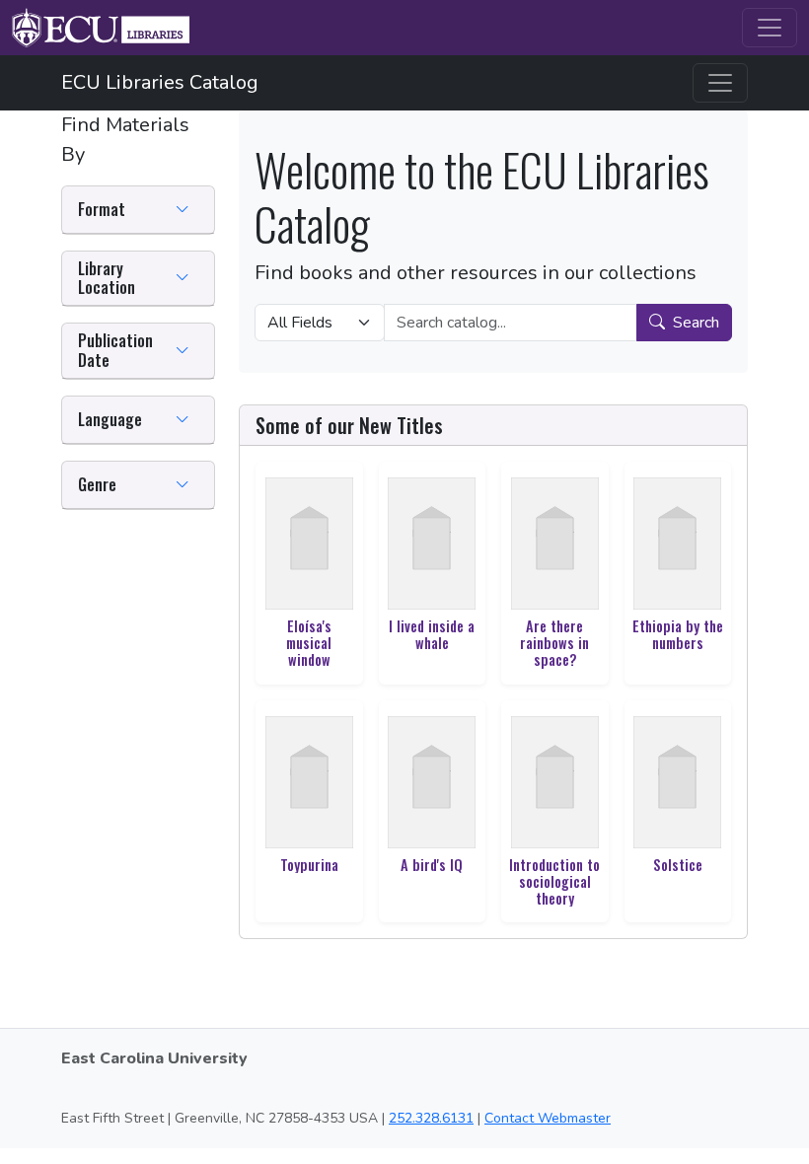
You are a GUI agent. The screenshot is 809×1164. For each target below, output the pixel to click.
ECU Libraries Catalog (159, 82)
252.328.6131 (431, 1118)
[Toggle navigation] (769, 27)
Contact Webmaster (547, 1118)
